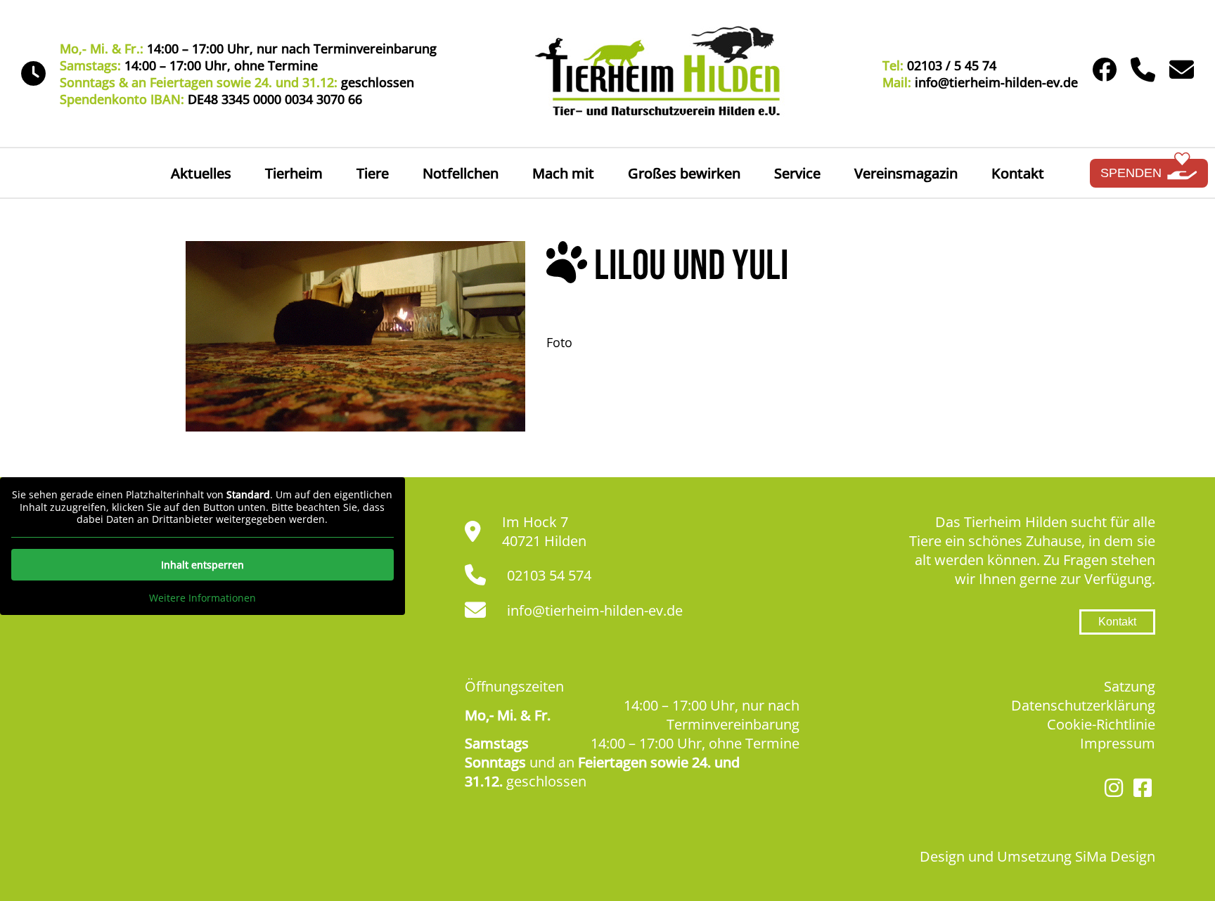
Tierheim (294, 173)
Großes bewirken (684, 173)
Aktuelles (201, 173)
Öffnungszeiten (514, 686)
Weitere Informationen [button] (202, 598)
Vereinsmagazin (906, 173)
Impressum (1117, 743)
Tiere (372, 173)
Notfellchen (461, 173)
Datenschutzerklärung (1083, 705)
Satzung (1129, 686)
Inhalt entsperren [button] (202, 564)
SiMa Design (1115, 856)
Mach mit (563, 173)
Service (797, 173)
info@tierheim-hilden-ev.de (595, 610)
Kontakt (1017, 173)
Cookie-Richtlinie (1101, 724)
